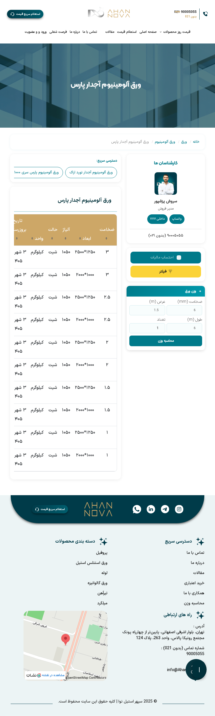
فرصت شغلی (58, 32)
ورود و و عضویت (35, 32)
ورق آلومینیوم (165, 142)
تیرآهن (102, 593)
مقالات (109, 32)
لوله (104, 573)
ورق (184, 142)
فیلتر (163, 271)
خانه (196, 142)
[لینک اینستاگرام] (176, 509)
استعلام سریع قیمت (28, 14)
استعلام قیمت (127, 32)
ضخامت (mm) (190, 302)
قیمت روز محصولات (176, 32)
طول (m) (195, 320)
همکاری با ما (194, 593)
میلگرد (102, 603)
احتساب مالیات (162, 257)
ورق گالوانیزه (98, 583)
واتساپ (177, 219)
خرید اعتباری (194, 583)
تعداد (161, 320)
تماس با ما (90, 32)
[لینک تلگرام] (162, 509)
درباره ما (75, 32)
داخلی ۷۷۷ (157, 219)
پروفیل (102, 553)
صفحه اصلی (147, 32)
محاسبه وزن (166, 340)
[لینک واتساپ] (134, 509)
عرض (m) (157, 302)
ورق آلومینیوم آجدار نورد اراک (91, 172)
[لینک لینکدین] (148, 509)
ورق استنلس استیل (92, 563)
